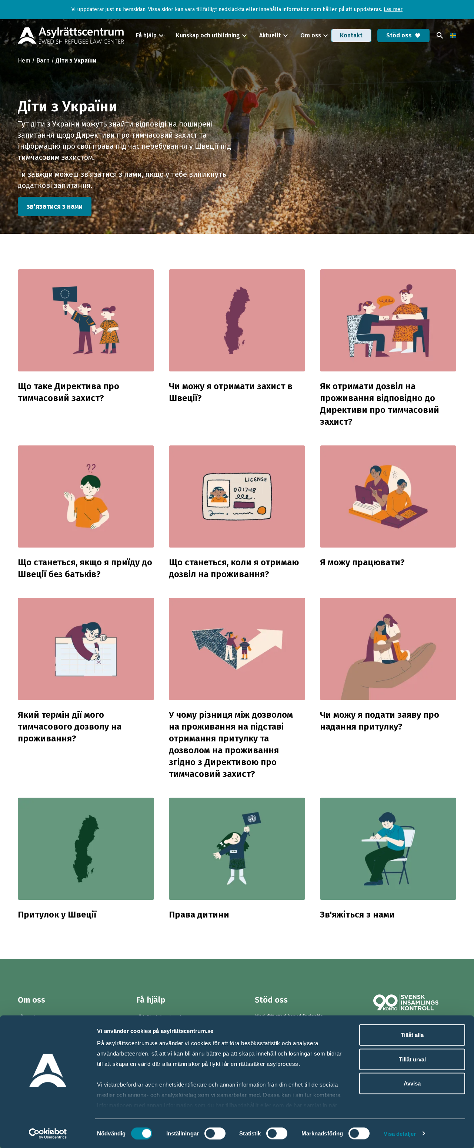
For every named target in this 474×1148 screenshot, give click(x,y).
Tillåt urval (412, 1059)
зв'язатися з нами (55, 206)
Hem (24, 60)
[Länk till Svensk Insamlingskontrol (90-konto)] (414, 1002)
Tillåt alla (412, 1035)
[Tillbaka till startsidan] (71, 35)
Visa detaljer (400, 1133)
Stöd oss (403, 35)
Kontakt (351, 35)
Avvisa (412, 1083)
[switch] (215, 1133)
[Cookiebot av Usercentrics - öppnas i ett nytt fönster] (48, 1133)
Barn (43, 60)
